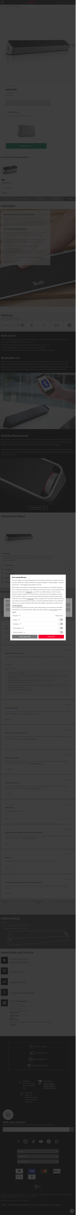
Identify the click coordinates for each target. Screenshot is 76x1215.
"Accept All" (30, 598)
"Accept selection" (17, 605)
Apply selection (24, 637)
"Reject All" (29, 592)
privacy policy (53, 609)
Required (15, 615)
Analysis (15, 620)
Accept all (51, 637)
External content (18, 632)
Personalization (17, 628)
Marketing (16, 624)
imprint (14, 612)
